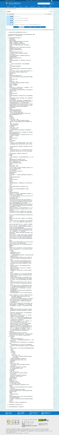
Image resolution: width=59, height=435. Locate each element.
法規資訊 (9, 8)
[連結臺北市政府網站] (48, 420)
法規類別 (14, 6)
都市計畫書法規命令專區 (38, 0)
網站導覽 (31, 0)
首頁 (6, 8)
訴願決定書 (32, 6)
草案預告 (38, 6)
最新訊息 (8, 6)
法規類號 (11, 16)
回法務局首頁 (27, 0)
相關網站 (50, 6)
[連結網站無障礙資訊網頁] (41, 420)
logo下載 (45, 0)
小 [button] (50, 0)
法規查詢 (20, 6)
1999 (26, 421)
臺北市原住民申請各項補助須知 (19, 18)
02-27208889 (32, 421)
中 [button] (51, 0)
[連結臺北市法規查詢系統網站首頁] (13, 3)
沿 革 (11, 24)
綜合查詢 (44, 6)
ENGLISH (34, 0)
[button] (51, 11)
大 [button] (40, 422)
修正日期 (11, 22)
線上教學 (48, 0)
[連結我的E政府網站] (45, 420)
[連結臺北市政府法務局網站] (13, 422)
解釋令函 (26, 6)
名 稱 (11, 18)
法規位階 (11, 20)
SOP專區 (42, 0)
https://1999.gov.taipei (29, 423)
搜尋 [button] (51, 3)
